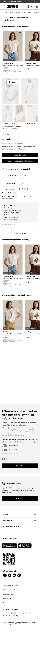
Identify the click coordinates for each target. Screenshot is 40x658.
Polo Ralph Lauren (8, 123)
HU (23, 613)
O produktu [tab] (10, 183)
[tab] (16, 189)
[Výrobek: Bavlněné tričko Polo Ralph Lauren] (13, 46)
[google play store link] (10, 545)
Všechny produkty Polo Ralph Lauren (20, 161)
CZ (11, 613)
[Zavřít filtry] (34, 1)
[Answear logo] (12, 6)
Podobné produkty (20, 155)
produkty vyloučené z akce (15, 435)
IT (26, 613)
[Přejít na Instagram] (9, 575)
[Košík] (36, 6)
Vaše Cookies (7, 598)
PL (30, 613)
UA (10, 616)
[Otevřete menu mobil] (4, 6)
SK (6, 616)
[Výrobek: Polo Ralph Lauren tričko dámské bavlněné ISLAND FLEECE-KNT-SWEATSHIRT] (13, 315)
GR (15, 613)
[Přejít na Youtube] (14, 575)
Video (14, 82)
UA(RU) (15, 616)
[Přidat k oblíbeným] (20, 33)
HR (19, 613)
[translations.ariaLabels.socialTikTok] (19, 575)
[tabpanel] (20, 214)
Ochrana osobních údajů (10, 585)
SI (3, 616)
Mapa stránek (7, 603)
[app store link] (26, 545)
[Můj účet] (28, 6)
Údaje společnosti (8, 594)
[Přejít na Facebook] (5, 575)
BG (3, 613)
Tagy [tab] (23, 183)
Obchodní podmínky (9, 590)
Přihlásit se (20, 466)
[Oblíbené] (32, 6)
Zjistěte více (20, 499)
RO (33, 613)
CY (7, 613)
